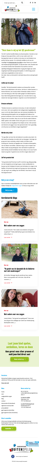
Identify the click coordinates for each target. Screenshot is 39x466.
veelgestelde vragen (16, 185)
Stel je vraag (8, 190)
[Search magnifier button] (22, 2)
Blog (2, 398)
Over (2, 394)
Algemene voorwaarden (7, 405)
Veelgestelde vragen (6, 396)
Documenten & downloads (8, 403)
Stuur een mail (5, 383)
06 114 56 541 (24, 391)
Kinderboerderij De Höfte (15, 62)
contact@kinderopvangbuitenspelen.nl (29, 394)
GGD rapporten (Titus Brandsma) (9, 412)
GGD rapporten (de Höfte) (7, 410)
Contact (3, 401)
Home (2, 392)
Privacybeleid (4, 408)
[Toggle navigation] (33, 9)
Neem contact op (19, 359)
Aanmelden (8, 428)
